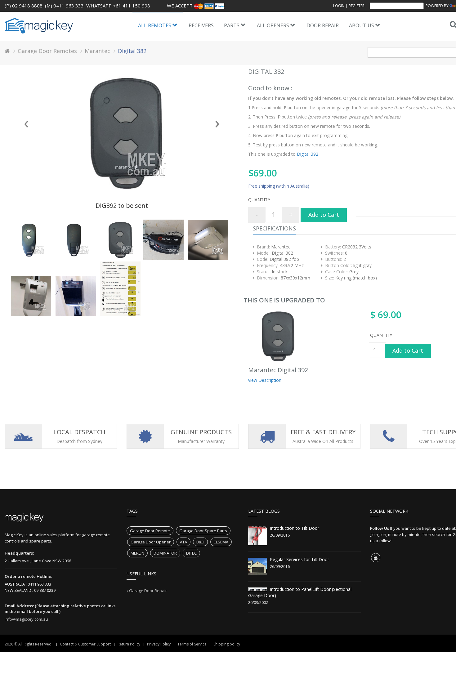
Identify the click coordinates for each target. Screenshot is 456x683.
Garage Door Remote (150, 530)
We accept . (196, 5)
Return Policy (129, 644)
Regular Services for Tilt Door (299, 559)
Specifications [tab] (274, 228)
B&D (200, 542)
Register (356, 5)
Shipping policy (226, 644)
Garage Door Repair (148, 590)
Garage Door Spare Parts (203, 530)
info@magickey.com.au (26, 619)
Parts (232, 25)
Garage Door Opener (151, 542)
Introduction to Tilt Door (294, 528)
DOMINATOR (165, 553)
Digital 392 (308, 154)
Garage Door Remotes (47, 51)
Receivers (201, 25)
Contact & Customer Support (85, 644)
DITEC (191, 553)
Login (339, 5)
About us (362, 25)
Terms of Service (192, 644)
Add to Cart (323, 214)
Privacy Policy (159, 644)
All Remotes (155, 25)
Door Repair (322, 25)
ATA (183, 542)
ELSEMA (221, 542)
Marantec (97, 51)
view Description (264, 380)
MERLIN (137, 553)
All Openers (273, 25)
